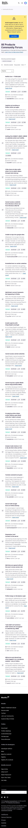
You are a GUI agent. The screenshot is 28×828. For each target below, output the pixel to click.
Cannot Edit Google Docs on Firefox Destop (12, 504)
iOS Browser (5, 736)
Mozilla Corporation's (10, 801)
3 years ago (16, 195)
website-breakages (6, 61)
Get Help (3, 780)
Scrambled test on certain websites (16, 263)
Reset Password (6, 774)
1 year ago (20, 98)
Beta (2, 751)
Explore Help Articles (7, 719)
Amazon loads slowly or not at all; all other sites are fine (13, 447)
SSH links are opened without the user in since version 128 (14, 566)
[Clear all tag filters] (14, 61)
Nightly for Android (7, 760)
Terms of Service (6, 817)
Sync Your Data (5, 777)
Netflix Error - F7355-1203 (13, 76)
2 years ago (18, 129)
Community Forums (8, 9)
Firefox (9, 94)
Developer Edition (6, 748)
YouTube (4, 797)
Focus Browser (5, 739)
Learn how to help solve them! (14, 52)
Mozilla (5, 697)
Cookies (3, 823)
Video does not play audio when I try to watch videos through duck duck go (13, 171)
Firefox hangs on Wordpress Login (15, 596)
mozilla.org (4, 814)
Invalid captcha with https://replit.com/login (12, 324)
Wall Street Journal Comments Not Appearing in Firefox (14, 293)
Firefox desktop (6, 731)
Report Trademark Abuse (8, 707)
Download (4, 728)
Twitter (3, 713)
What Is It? (4, 772)
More (22, 65)
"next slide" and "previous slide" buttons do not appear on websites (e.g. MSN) (13, 626)
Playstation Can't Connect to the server (11, 535)
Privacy (3, 820)
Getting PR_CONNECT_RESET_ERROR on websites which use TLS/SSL (16, 137)
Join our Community (7, 716)
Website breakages (18, 94)
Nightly (3, 757)
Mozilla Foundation (14, 802)
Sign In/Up (4, 769)
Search (19, 3)
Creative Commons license (11, 809)
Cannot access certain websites (14, 354)
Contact (3, 825)
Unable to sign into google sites (14, 234)
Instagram (7, 797)
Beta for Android (6, 754)
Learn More (14, 36)
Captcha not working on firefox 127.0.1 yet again (12, 106)
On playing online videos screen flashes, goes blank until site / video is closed (13, 415)
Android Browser (6, 733)
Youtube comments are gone (13, 475)
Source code (5, 710)
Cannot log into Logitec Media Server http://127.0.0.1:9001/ (14, 383)
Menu (22, 3)
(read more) (8, 88)
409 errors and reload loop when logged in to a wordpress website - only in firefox (14, 659)
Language (3, 789)
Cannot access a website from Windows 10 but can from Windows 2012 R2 (13, 203)
